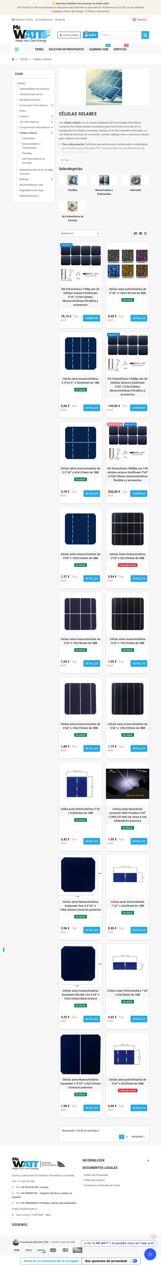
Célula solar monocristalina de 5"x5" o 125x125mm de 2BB (80, 556)
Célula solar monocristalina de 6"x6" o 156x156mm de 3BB (80, 726)
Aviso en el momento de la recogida (51, 1261)
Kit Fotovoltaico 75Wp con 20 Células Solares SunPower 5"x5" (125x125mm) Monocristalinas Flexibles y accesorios (81, 296)
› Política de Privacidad (95, 1175)
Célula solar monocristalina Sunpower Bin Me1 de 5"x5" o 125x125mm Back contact (80, 994)
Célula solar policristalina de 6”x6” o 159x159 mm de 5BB (127, 291)
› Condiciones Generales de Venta (101, 1185)
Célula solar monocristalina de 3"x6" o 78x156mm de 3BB (80, 641)
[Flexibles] (72, 180)
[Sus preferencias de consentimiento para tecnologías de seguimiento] (3, 949)
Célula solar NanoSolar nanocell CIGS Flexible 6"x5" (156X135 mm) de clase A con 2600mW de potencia (127, 814)
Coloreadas (135, 190)
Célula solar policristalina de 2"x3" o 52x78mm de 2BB (127, 1081)
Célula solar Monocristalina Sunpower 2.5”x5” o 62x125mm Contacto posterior (80, 1083)
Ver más (66, 159)
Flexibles (72, 190)
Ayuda (60, 19)
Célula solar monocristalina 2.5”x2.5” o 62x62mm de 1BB (80, 380)
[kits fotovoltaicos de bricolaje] (72, 206)
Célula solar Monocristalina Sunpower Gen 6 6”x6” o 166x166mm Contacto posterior (80, 905)
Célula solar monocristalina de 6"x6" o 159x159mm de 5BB (127, 726)
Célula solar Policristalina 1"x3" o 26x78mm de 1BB (127, 992)
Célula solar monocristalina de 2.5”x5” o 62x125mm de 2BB (80, 470)
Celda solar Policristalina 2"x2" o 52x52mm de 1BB (81, 811)
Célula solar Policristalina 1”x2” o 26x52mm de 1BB (128, 903)
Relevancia (67, 233)
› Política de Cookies (93, 1180)
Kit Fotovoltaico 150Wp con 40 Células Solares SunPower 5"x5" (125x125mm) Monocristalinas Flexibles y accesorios (127, 386)
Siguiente (139, 1136)
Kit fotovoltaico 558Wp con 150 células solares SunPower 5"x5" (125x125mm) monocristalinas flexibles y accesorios (127, 474)
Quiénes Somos (24, 19)
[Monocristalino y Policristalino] (104, 180)
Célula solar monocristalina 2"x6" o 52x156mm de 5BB (128, 556)
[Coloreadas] (135, 180)
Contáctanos (45, 19)
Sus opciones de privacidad (106, 1261)
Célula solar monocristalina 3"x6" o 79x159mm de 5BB (128, 641)
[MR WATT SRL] (31, 33)
